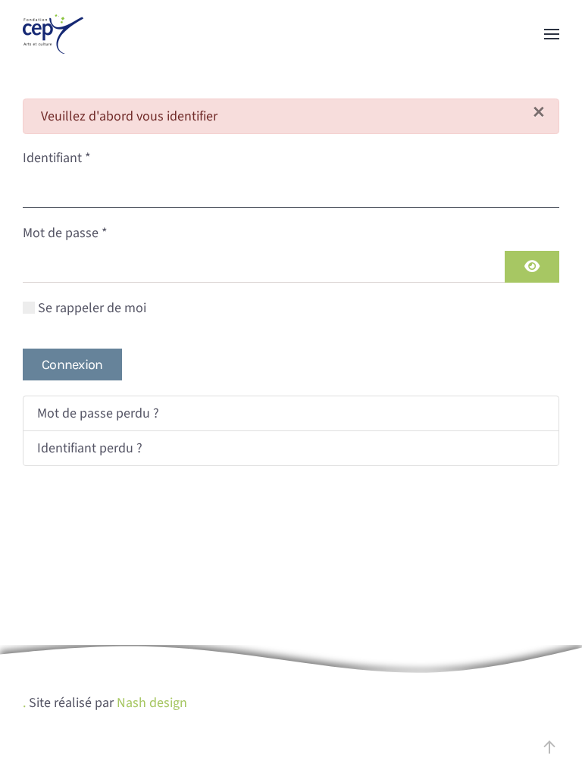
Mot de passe (65, 233)
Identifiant (57, 158)
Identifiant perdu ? (89, 448)
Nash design (152, 702)
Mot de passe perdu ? (98, 413)
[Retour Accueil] (53, 34)
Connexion (72, 364)
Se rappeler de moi (92, 308)
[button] (551, 34)
